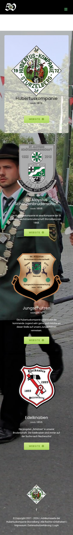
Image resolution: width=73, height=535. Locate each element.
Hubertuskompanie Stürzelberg (22, 521)
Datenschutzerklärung (39, 525)
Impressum (20, 525)
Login (56, 525)
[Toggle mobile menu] (66, 9)
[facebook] (36, 509)
